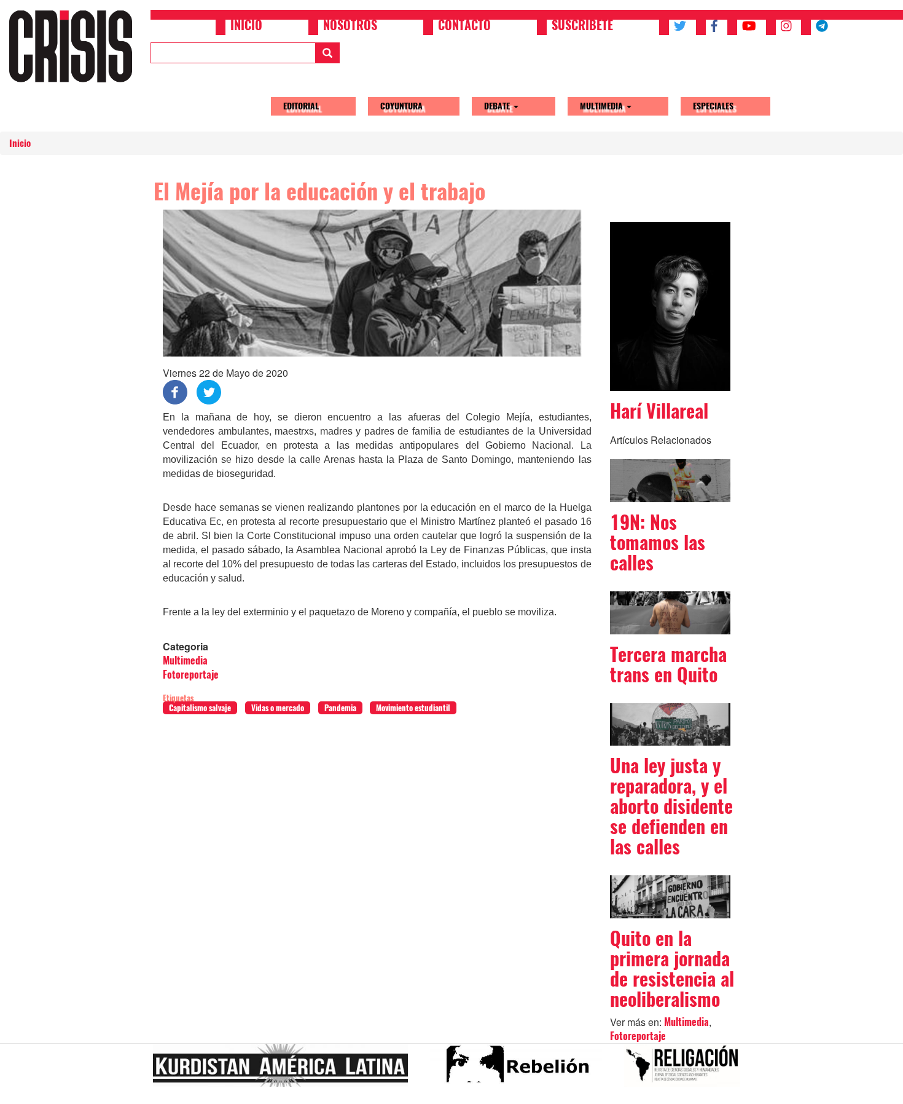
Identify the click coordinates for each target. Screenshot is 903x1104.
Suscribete (582, 26)
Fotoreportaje (191, 674)
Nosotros (350, 26)
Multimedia (602, 106)
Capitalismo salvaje (200, 708)
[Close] (15, 1090)
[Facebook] (175, 391)
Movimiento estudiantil (413, 708)
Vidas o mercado (277, 708)
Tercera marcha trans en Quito (668, 664)
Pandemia (340, 708)
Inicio (246, 26)
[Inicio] (75, 46)
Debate (498, 106)
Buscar (327, 52)
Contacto (464, 26)
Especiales (713, 106)
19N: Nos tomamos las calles (657, 542)
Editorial (301, 106)
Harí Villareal (659, 411)
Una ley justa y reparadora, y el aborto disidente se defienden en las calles (671, 806)
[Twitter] (209, 391)
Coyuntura (401, 106)
